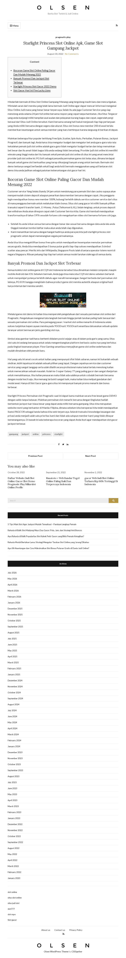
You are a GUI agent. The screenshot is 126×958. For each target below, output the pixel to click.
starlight (58, 434)
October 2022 (14, 836)
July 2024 (12, 710)
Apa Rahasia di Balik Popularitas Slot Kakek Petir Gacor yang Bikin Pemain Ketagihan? (46, 536)
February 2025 (14, 668)
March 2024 (13, 734)
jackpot (25, 434)
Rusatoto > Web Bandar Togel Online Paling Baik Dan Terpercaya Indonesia (62, 481)
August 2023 (13, 776)
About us (45, 930)
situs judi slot (13, 903)
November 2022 (15, 830)
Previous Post (35, 456)
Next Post (90, 456)
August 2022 (13, 848)
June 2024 (12, 716)
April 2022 (12, 860)
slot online (12, 892)
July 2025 (12, 638)
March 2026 (13, 590)
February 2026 (14, 596)
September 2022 (15, 842)
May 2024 (12, 722)
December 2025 (15, 608)
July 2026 (12, 572)
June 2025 (12, 644)
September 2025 (15, 626)
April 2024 (12, 728)
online (36, 434)
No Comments (72, 54)
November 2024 (15, 686)
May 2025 (12, 650)
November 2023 (15, 758)
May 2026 (12, 578)
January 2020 (14, 878)
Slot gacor (12, 920)
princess (46, 434)
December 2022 (15, 824)
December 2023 (15, 752)
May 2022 (12, 854)
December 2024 (15, 680)
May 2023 (12, 794)
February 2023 (14, 812)
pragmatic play (63, 37)
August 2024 (13, 704)
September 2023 (15, 770)
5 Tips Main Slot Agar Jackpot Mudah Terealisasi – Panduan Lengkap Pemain (42, 524)
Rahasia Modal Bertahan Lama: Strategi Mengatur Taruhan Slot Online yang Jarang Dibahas (48, 542)
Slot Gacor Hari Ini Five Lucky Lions (32, 90)
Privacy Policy (75, 930)
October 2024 (14, 692)
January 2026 (14, 602)
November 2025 (15, 614)
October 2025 (14, 620)
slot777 (11, 909)
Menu (15, 25)
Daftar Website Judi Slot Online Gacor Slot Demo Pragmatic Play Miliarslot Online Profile (22, 483)
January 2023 (14, 818)
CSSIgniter (77, 951)
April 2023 (12, 800)
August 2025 (13, 632)
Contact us (59, 930)
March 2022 (13, 866)
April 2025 (12, 656)
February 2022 (14, 872)
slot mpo (12, 914)
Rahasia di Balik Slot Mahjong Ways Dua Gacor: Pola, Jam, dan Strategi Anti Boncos (45, 530)
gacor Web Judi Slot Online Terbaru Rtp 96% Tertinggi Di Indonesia (101, 481)
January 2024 (14, 746)
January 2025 (14, 674)
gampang (13, 434)
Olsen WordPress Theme (56, 951)
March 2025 (13, 662)
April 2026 (12, 584)
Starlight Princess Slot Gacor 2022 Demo (34, 86)
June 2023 (12, 788)
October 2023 (14, 764)
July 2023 (12, 782)
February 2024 (14, 740)
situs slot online (15, 897)
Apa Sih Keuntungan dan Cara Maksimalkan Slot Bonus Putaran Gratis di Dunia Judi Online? (48, 548)
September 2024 (15, 698)
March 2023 (13, 806)
